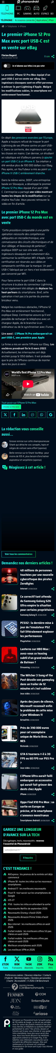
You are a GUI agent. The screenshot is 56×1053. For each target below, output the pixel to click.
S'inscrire (28, 858)
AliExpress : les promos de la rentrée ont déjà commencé (30, 876)
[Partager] (52, 56)
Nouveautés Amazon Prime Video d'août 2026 (28, 918)
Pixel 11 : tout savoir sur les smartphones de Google (29, 894)
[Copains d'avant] (40, 1007)
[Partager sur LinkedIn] (23, 415)
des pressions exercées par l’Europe (32, 137)
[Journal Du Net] (15, 1001)
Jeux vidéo (25, 693)
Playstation (25, 641)
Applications (41, 20)
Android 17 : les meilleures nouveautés (27, 888)
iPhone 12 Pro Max (12, 188)
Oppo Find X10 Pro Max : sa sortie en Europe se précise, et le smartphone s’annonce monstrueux (37, 809)
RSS (50, 966)
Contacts (47, 975)
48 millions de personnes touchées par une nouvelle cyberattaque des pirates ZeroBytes (36, 577)
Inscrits (39, 966)
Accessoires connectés (25, 20)
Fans (5, 966)
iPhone (52, 20)
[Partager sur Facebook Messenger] (32, 415)
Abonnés (28, 966)
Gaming (27, 14)
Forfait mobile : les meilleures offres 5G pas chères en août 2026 (29, 933)
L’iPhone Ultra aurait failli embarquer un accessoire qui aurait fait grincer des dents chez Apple (36, 782)
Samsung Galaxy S (28, 615)
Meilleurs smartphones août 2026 (25, 945)
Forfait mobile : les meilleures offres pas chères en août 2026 (28, 940)
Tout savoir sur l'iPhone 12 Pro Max (19, 403)
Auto (36, 14)
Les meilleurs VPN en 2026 (21, 949)
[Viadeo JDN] (15, 1013)
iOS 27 (11, 900)
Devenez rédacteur (33, 975)
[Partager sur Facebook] (14, 415)
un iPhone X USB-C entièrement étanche (26, 171)
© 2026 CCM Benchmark (38, 981)
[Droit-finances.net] (15, 1007)
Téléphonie (7, 14)
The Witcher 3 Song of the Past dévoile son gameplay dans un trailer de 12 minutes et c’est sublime (37, 682)
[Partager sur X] (5, 415)
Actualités (24, 720)
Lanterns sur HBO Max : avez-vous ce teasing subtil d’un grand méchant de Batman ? (36, 655)
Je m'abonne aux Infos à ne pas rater (28, 66)
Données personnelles (41, 978)
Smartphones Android (30, 820)
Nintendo (24, 746)
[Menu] (3, 2)
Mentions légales (22, 978)
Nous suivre (50, 415)
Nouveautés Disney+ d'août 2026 (24, 912)
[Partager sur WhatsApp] (41, 415)
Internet (24, 588)
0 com (47, 56)
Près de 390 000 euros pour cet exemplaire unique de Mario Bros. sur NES (36, 734)
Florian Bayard (9, 55)
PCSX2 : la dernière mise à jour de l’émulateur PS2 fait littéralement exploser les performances (37, 629)
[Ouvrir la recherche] (52, 2)
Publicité (9, 978)
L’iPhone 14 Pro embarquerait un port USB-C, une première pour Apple (27, 335)
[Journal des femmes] (15, 995)
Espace (45, 14)
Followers (17, 966)
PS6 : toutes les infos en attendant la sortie (29, 904)
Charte (10, 981)
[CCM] (40, 994)
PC (18, 14)
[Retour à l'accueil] (28, 1)
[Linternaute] (40, 1000)
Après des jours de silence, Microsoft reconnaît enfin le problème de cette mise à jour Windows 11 (37, 708)
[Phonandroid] (7, 1023)
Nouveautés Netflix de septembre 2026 (27, 908)
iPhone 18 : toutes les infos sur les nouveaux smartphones (30, 883)
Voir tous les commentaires (18, 554)
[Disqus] (28, 512)
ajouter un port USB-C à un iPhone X (27, 159)
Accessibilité (20, 981)
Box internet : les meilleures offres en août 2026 (29, 926)
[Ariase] (40, 1013)
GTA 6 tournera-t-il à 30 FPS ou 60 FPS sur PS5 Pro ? (37, 758)
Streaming (25, 667)
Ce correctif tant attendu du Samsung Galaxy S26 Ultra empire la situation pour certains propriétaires (37, 603)
